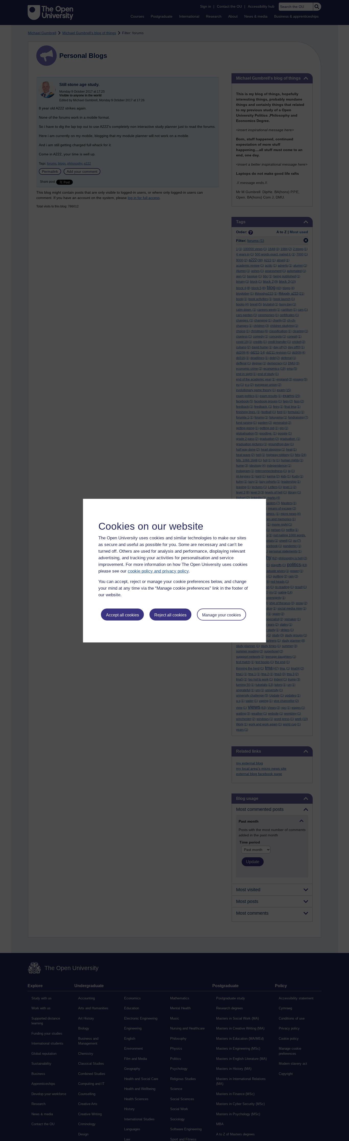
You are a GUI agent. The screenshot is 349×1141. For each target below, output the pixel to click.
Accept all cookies (122, 615)
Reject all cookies (170, 615)
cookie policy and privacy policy (158, 571)
